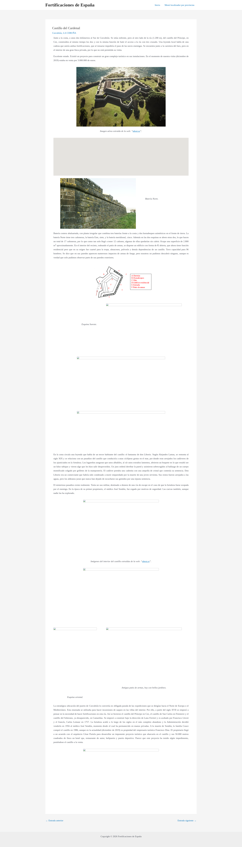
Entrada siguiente (187, 820)
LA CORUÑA (69, 33)
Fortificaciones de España (70, 5)
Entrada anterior (54, 820)
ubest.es (136, 131)
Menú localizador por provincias (179, 5)
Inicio (157, 5)
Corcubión (57, 33)
